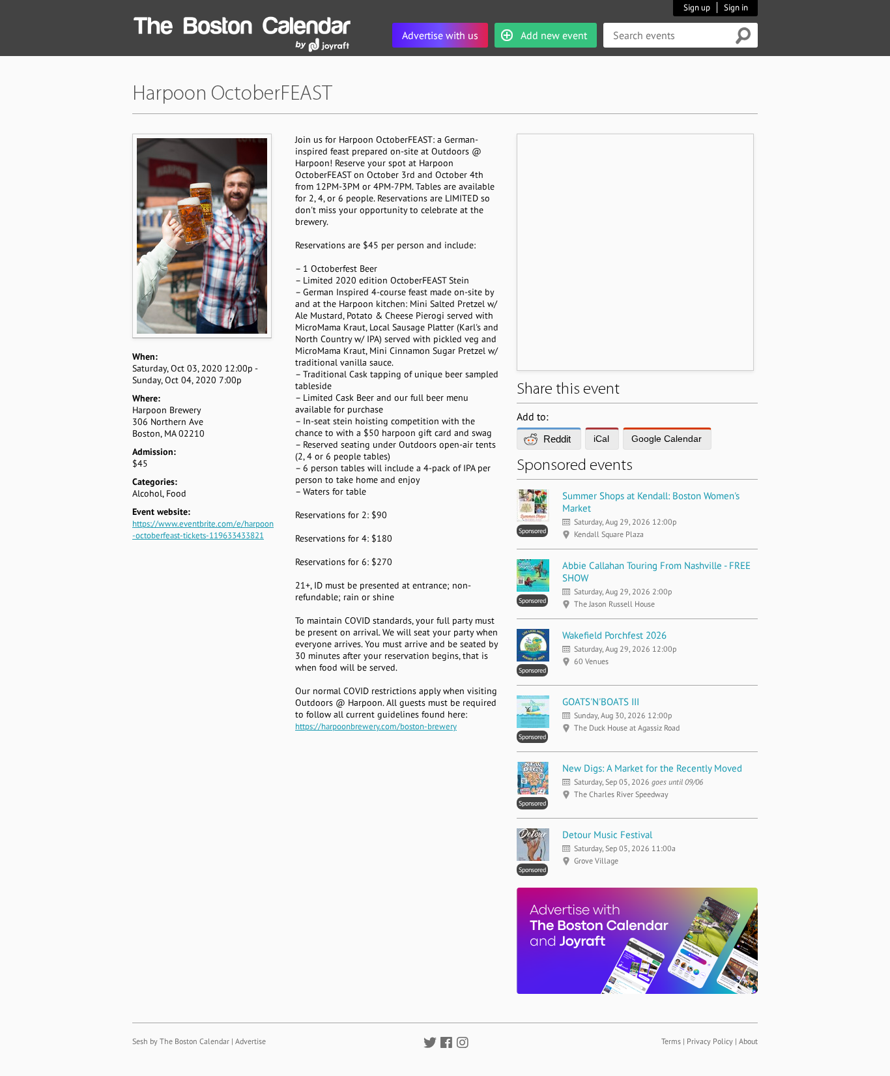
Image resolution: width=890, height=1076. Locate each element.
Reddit (557, 438)
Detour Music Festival (607, 834)
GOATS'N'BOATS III (600, 701)
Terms (671, 1041)
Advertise (250, 1041)
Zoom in (201, 236)
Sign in (736, 7)
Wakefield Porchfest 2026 (614, 635)
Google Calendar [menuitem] (666, 438)
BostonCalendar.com (241, 23)
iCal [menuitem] (601, 438)
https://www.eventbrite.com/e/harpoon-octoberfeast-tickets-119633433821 (203, 529)
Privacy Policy (710, 1041)
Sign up (696, 7)
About (748, 1041)
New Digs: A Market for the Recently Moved (652, 768)
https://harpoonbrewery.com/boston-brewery (376, 726)
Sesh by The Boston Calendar (180, 1041)
